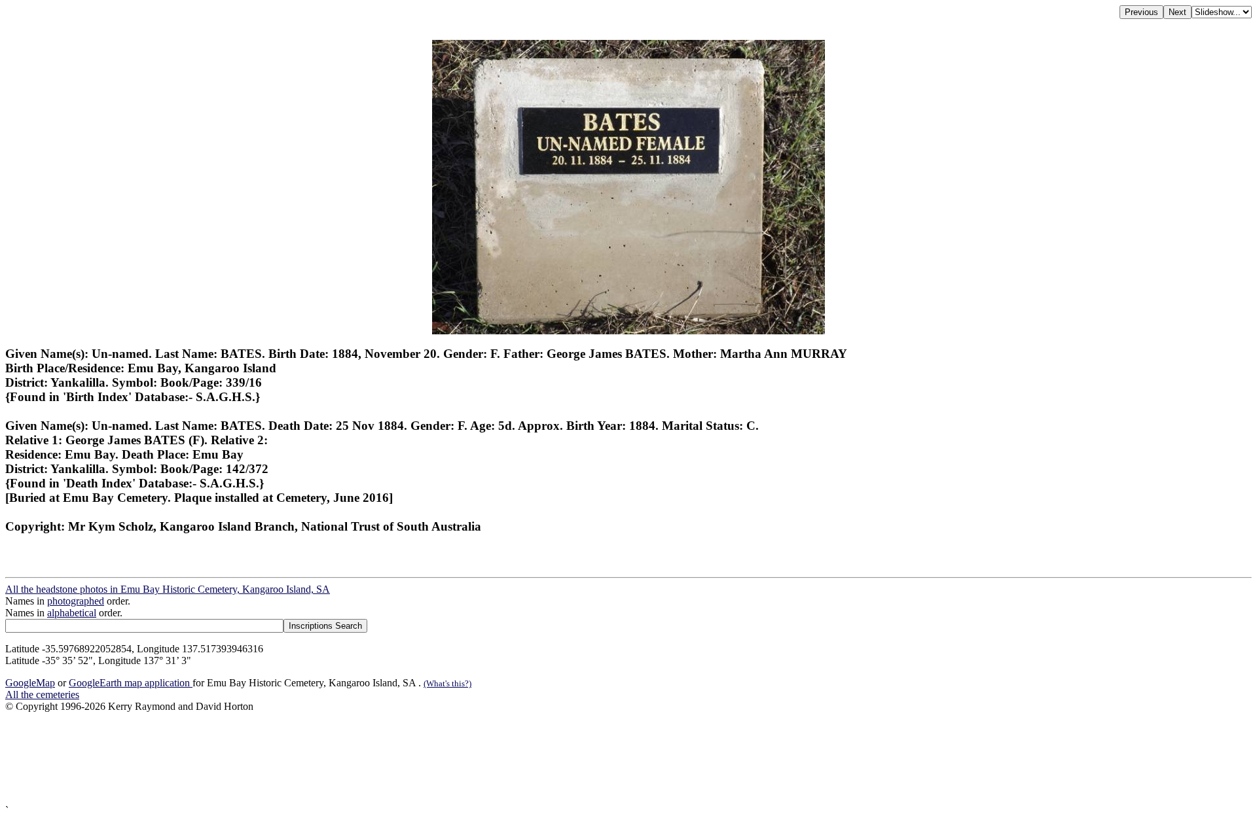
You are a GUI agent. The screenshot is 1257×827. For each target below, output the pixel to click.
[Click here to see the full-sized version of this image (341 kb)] (628, 330)
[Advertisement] (398, 759)
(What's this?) (447, 683)
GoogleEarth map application (130, 682)
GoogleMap (30, 682)
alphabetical (71, 612)
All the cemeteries (42, 694)
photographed (75, 601)
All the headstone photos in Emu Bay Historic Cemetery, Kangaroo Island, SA (167, 589)
